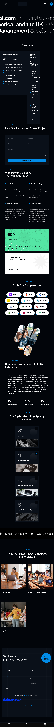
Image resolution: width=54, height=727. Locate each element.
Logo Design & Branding (25, 510)
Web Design (21, 436)
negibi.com (26, 695)
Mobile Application (23, 460)
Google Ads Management (25, 485)
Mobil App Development (37, 592)
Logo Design (5, 631)
